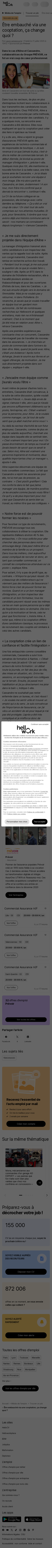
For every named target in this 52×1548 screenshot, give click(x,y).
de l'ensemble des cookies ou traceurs (28, 748)
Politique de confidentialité (35, 812)
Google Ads (44, 791)
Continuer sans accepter (40, 724)
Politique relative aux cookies (16, 814)
